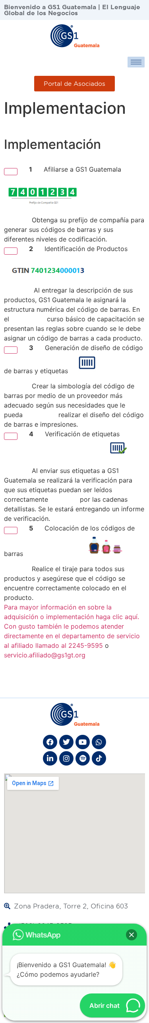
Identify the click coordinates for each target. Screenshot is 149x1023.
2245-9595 (85, 645)
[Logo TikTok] (99, 758)
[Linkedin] (50, 758)
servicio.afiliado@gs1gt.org (44, 655)
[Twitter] (66, 742)
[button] (131, 934)
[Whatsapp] (99, 742)
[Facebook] (50, 742)
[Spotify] (82, 758)
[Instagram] (66, 758)
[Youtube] (82, 742)
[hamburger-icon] (136, 62)
